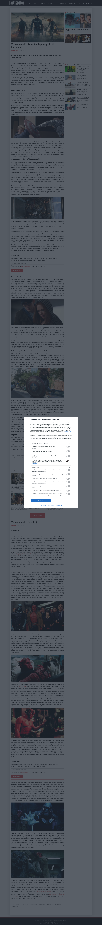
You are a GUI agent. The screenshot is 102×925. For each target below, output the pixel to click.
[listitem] (51, 443)
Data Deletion (43, 505)
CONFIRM (41, 500)
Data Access (51, 505)
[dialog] (51, 462)
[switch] (68, 446)
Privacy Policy (59, 505)
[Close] (75, 419)
